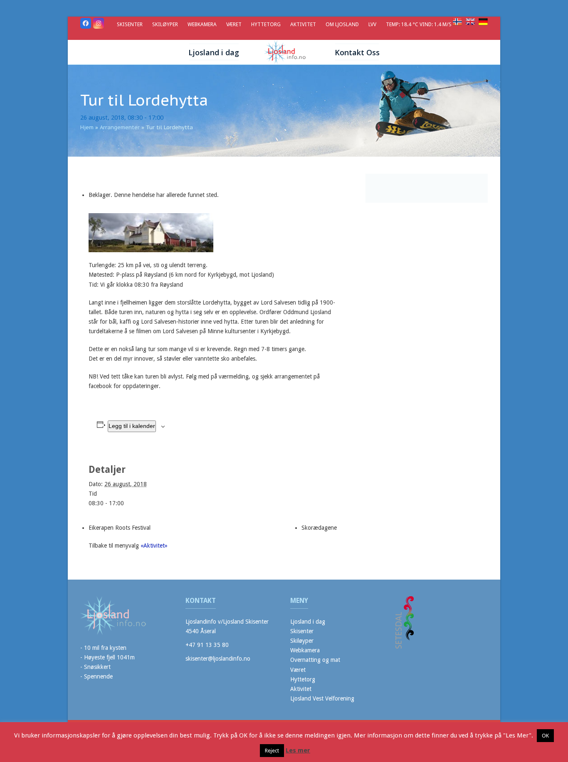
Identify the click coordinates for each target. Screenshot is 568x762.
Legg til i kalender (132, 426)
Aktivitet (300, 689)
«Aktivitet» (154, 545)
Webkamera (305, 650)
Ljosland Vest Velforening (322, 698)
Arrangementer (120, 127)
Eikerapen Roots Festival (120, 527)
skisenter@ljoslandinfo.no (217, 658)
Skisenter (302, 631)
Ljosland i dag (307, 621)
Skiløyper (302, 640)
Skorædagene (319, 527)
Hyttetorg (302, 679)
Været (298, 669)
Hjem (87, 127)
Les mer (298, 750)
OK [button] (545, 736)
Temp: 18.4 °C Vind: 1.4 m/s (419, 24)
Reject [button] (272, 750)
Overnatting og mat (315, 659)
